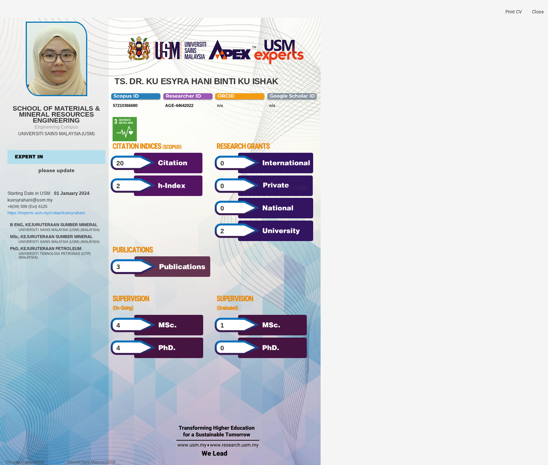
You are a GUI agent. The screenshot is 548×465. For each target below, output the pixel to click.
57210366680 (125, 105)
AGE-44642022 (179, 105)
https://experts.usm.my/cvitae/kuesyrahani (46, 213)
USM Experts (55, 462)
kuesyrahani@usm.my (30, 200)
